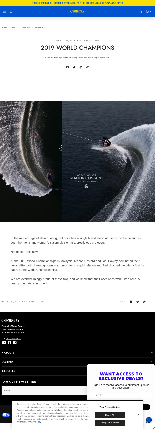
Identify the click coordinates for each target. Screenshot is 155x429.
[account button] (141, 11)
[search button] (11, 11)
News (14, 27)
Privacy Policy (34, 422)
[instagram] (15, 342)
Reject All (109, 415)
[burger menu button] (5, 11)
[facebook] (9, 342)
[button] (149, 11)
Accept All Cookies (110, 423)
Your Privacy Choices (109, 407)
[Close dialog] (151, 367)
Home (4, 27)
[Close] (138, 414)
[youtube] (4, 342)
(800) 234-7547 (13, 338)
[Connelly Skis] (77, 12)
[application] (149, 420)
